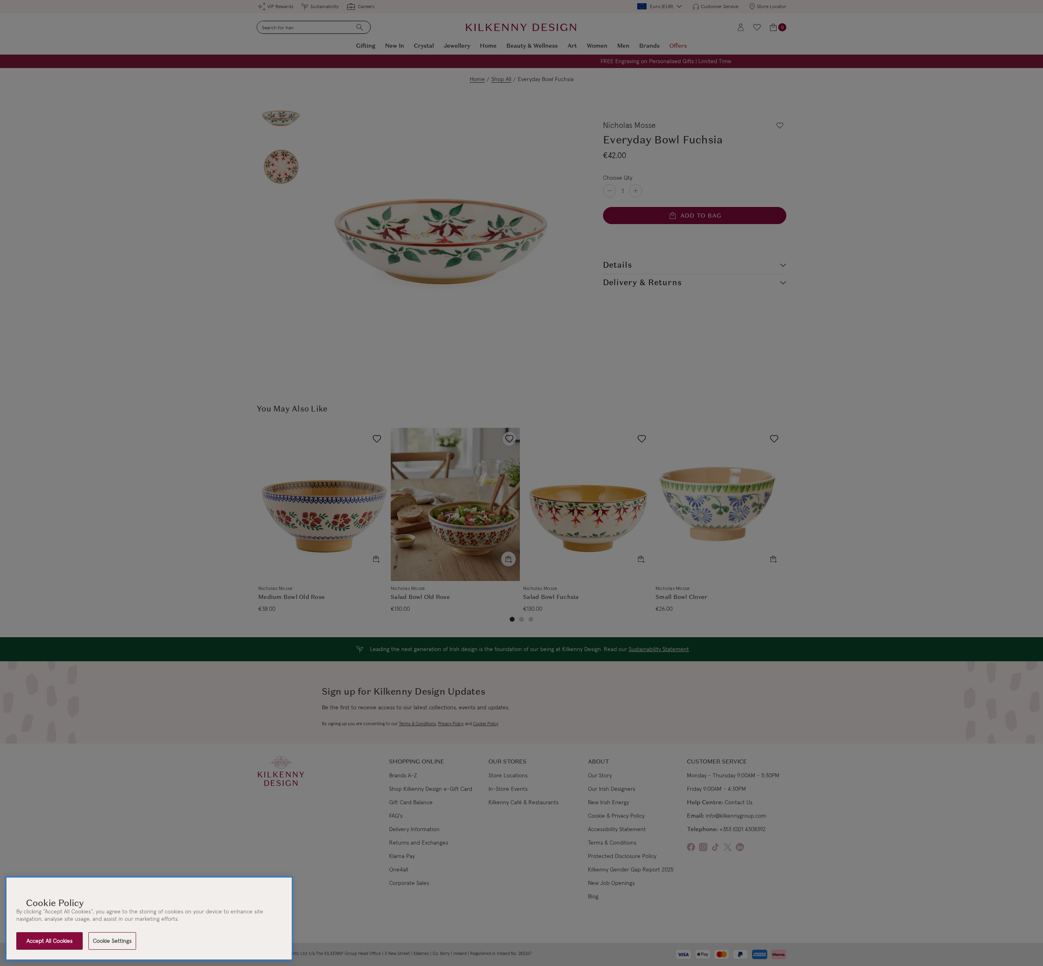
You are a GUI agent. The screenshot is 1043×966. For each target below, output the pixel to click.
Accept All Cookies (49, 940)
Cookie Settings (112, 940)
